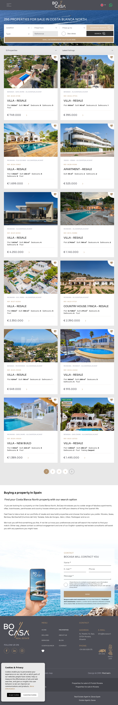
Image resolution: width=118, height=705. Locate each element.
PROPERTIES (64, 630)
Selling (45, 635)
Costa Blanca (48, 646)
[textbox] (18, 27)
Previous (6, 72)
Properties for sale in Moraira (87, 687)
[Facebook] (6, 650)
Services (45, 640)
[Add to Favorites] (54, 58)
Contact (62, 646)
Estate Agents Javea (87, 700)
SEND (87, 594)
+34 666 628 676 (85, 649)
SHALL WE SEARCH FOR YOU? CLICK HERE (59, 40)
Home (44, 630)
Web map (48, 673)
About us (63, 635)
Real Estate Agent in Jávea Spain (87, 697)
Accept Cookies (14, 695)
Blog (61, 640)
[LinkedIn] (14, 650)
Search (98, 34)
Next (55, 72)
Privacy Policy (93, 584)
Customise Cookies (29, 695)
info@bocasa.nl (104, 634)
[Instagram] (22, 650)
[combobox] (17, 27)
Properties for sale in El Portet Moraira (87, 683)
